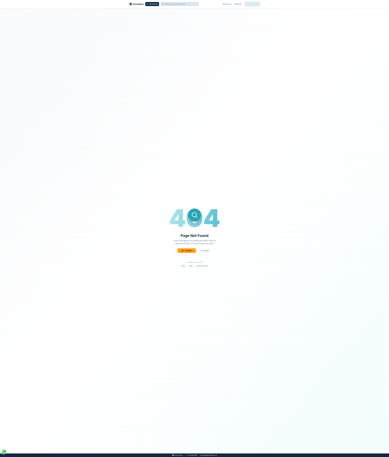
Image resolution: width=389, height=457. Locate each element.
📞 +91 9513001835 (191, 455)
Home (183, 266)
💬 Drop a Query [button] (177, 455)
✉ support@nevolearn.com (208, 455)
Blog (190, 266)
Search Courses (202, 266)
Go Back (206, 251)
